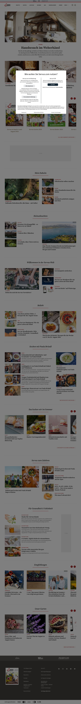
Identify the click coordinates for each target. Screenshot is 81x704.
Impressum (23, 112)
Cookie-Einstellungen (56, 112)
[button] (53, 84)
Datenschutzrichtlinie (38, 112)
